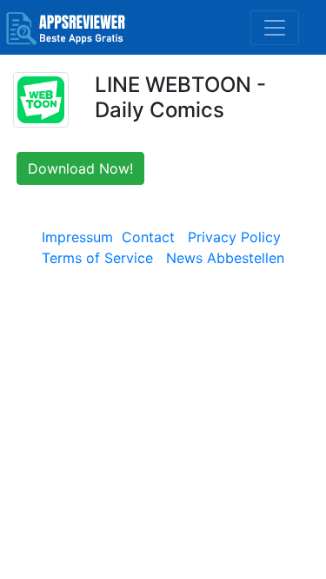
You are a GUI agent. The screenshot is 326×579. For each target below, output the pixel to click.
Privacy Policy (234, 237)
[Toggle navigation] (274, 27)
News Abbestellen (225, 257)
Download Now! (80, 168)
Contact (148, 237)
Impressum (77, 237)
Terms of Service (97, 257)
